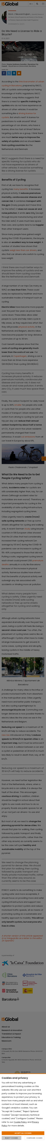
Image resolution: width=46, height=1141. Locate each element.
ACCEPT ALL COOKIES (23, 1133)
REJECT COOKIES (11, 1138)
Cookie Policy (20, 1122)
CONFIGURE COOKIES (34, 1138)
